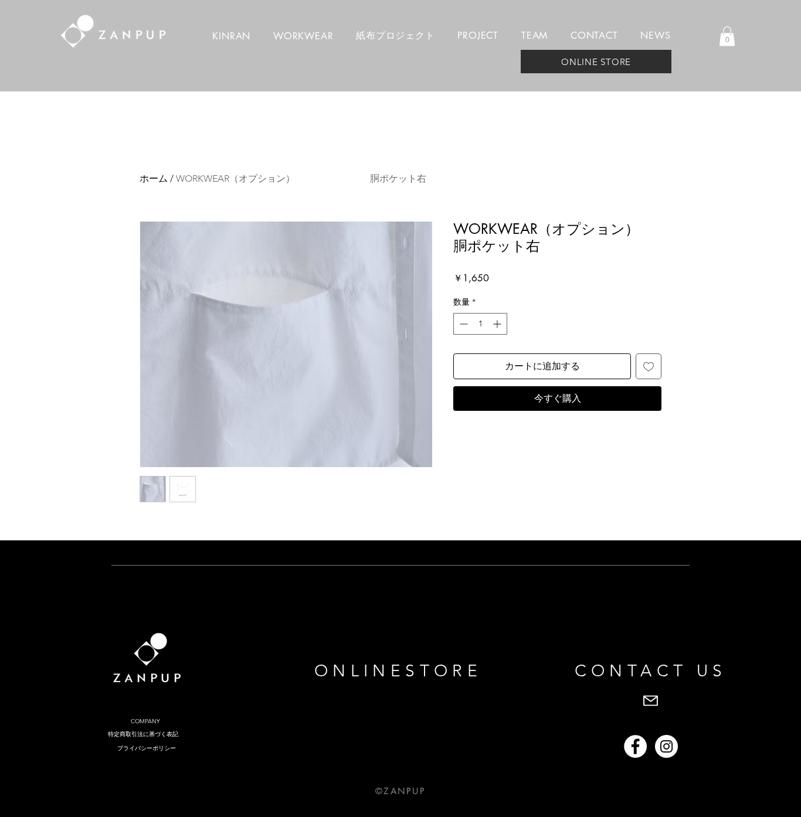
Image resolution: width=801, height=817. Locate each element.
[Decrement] (462, 324)
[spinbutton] (480, 324)
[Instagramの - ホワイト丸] (666, 746)
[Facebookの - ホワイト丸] (635, 746)
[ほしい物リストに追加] (648, 366)
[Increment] (498, 324)
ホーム (154, 178)
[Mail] (650, 700)
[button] (727, 36)
